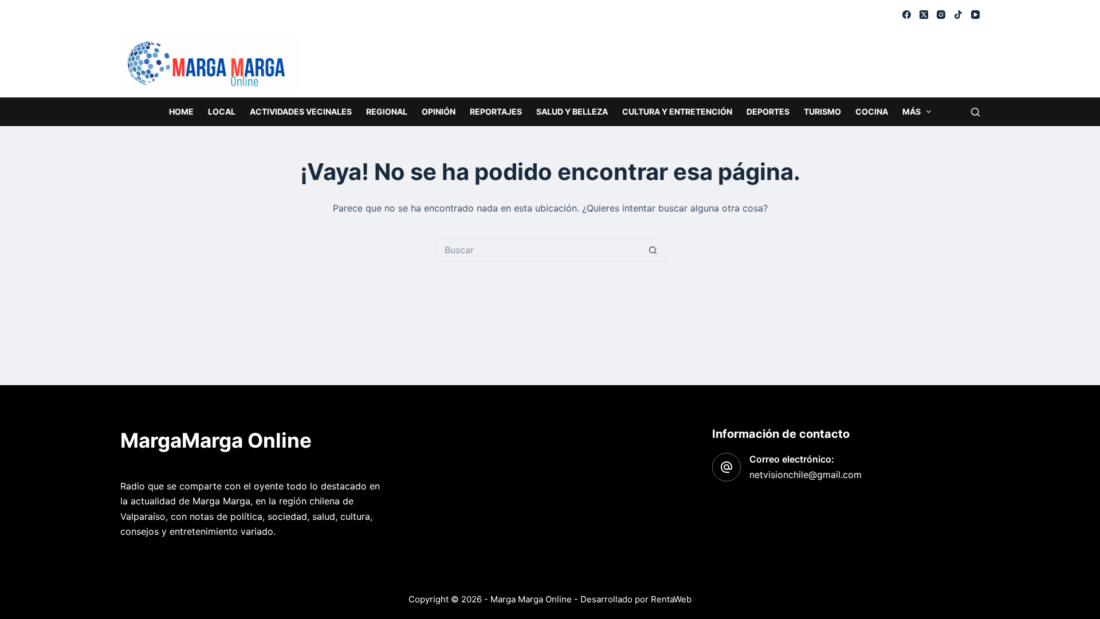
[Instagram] (941, 14)
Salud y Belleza (572, 111)
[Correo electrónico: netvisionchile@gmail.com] (726, 467)
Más (911, 111)
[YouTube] (975, 14)
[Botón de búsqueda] (653, 249)
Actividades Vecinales (301, 111)
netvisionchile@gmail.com (805, 474)
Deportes (768, 111)
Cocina (871, 111)
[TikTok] (958, 14)
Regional (386, 111)
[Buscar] (975, 112)
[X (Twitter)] (924, 14)
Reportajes (496, 111)
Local (221, 111)
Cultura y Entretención (677, 111)
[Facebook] (906, 14)
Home (181, 111)
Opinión (438, 111)
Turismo (822, 111)
